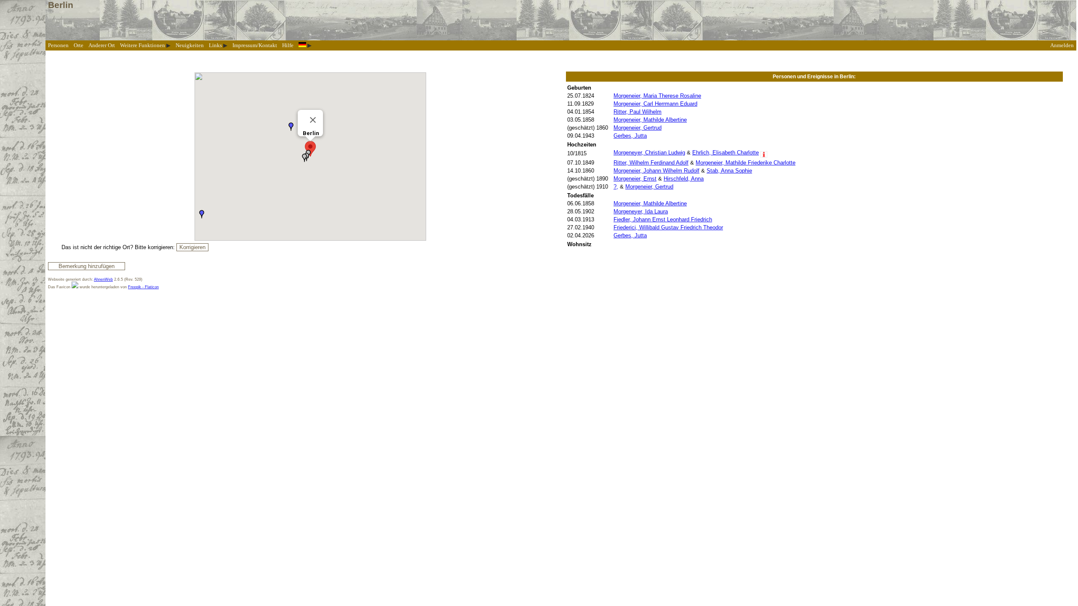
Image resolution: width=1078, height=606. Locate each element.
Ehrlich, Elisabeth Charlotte (725, 152)
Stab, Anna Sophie (729, 170)
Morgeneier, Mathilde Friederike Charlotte (745, 162)
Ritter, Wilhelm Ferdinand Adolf (651, 162)
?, (616, 186)
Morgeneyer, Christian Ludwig (649, 152)
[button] (310, 149)
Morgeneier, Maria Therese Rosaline (657, 96)
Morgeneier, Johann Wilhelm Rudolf (656, 170)
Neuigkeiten (190, 45)
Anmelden (1062, 45)
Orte (78, 45)
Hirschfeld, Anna (684, 178)
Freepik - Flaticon (143, 287)
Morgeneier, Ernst (635, 178)
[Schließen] (313, 120)
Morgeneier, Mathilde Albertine (650, 120)
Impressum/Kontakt (254, 45)
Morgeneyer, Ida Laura (641, 211)
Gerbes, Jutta (630, 136)
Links (215, 45)
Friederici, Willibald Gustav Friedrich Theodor (668, 227)
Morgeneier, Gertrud (638, 128)
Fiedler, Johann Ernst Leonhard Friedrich (663, 219)
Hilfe (288, 45)
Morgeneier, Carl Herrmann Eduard (655, 104)
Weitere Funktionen (142, 45)
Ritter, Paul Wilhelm (638, 112)
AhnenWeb (103, 279)
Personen (58, 45)
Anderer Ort (101, 45)
